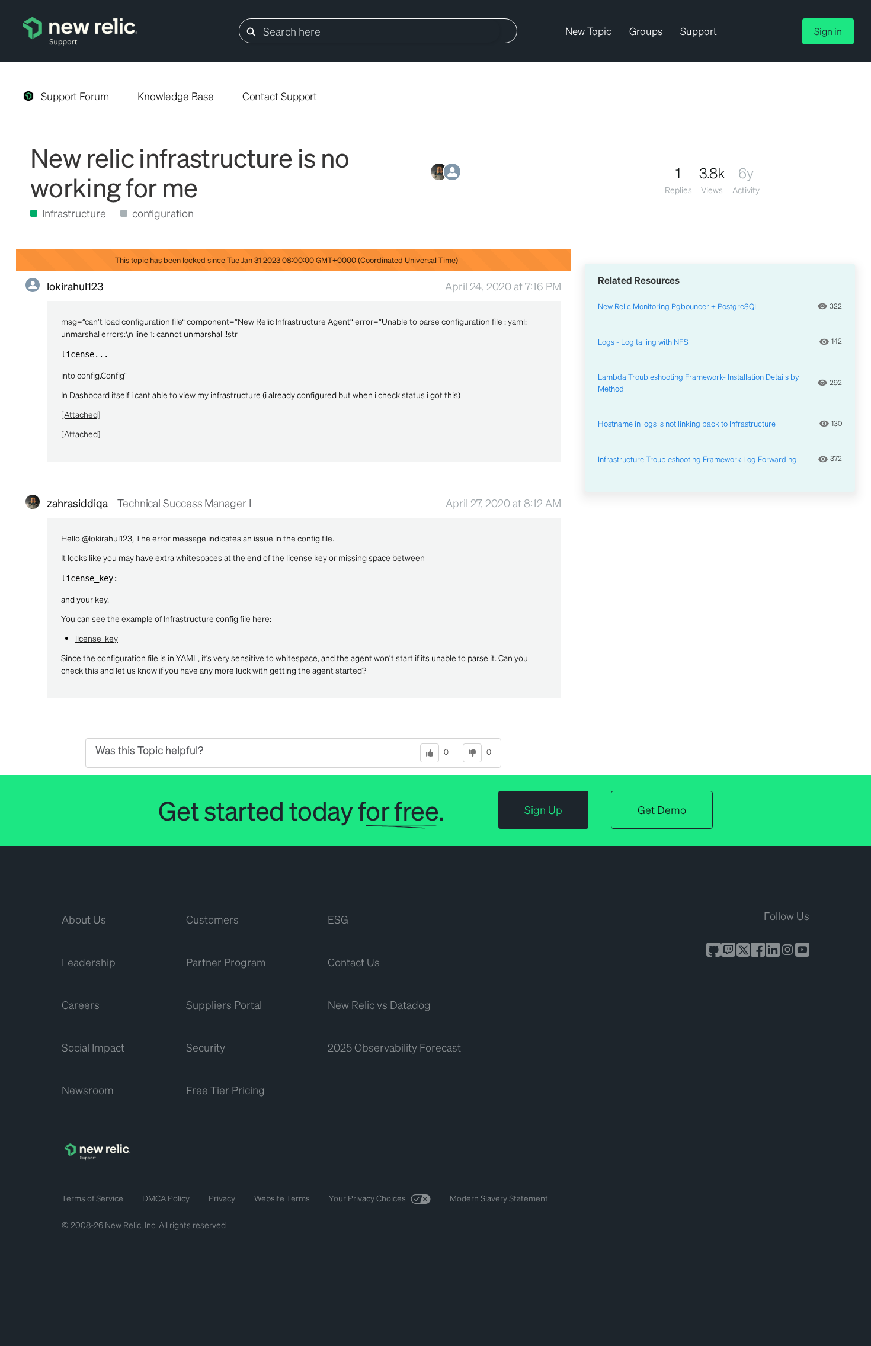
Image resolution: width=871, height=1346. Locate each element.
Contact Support (280, 95)
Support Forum (75, 95)
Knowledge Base (175, 95)
